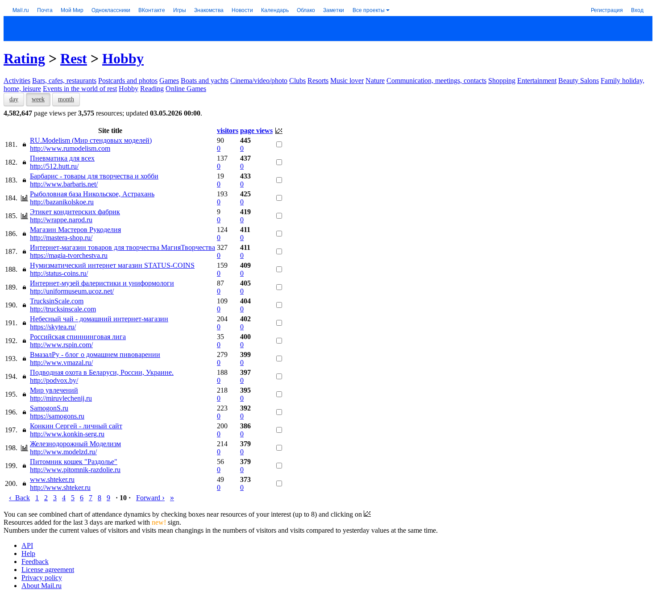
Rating (24, 58)
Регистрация (607, 9)
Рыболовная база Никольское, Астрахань (92, 194)
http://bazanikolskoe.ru (62, 202)
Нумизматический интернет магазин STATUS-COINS (112, 265)
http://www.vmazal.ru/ (61, 362)
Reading (152, 88)
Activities (17, 80)
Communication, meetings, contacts (436, 80)
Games (169, 80)
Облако (306, 9)
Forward (150, 498)
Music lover (347, 80)
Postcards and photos (128, 80)
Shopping (501, 80)
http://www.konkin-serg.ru (67, 434)
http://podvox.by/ (54, 380)
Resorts (317, 80)
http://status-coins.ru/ (59, 273)
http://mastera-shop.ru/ (61, 237)
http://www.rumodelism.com (70, 148)
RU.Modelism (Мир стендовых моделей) (91, 140)
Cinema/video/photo (258, 80)
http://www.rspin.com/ (61, 344)
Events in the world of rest (80, 88)
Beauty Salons (578, 80)
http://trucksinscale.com (63, 309)
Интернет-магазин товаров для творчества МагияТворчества (122, 247)
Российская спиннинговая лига (78, 336)
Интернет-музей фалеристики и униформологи (102, 283)
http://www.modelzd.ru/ (63, 452)
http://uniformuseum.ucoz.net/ (72, 291)
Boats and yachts (204, 80)
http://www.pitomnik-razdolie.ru (75, 469)
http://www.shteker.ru (60, 487)
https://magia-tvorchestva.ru (69, 255)
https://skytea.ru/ (53, 327)
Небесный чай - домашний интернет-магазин (99, 319)
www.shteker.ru (52, 479)
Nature (375, 80)
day (13, 99)
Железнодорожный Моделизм (75, 444)
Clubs (297, 80)
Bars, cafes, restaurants (64, 80)
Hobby (123, 58)
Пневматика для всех (62, 158)
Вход (637, 9)
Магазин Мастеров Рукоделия (75, 229)
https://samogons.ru (57, 416)
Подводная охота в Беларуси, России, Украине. (102, 372)
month (66, 99)
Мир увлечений (54, 390)
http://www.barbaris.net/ (64, 184)
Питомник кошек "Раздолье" (73, 461)
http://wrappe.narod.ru (61, 220)
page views (256, 130)
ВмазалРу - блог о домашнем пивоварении (95, 354)
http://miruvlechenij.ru (61, 398)
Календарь (275, 9)
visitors (227, 130)
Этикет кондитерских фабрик (75, 212)
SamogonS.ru (49, 408)
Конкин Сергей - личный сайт (76, 426)
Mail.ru (20, 9)
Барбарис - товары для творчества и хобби (94, 176)
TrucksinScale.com (56, 301)
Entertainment (536, 80)
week (38, 99)
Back (19, 498)
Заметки (333, 9)
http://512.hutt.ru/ (54, 166)
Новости (242, 9)
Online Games (186, 88)
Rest (73, 58)
